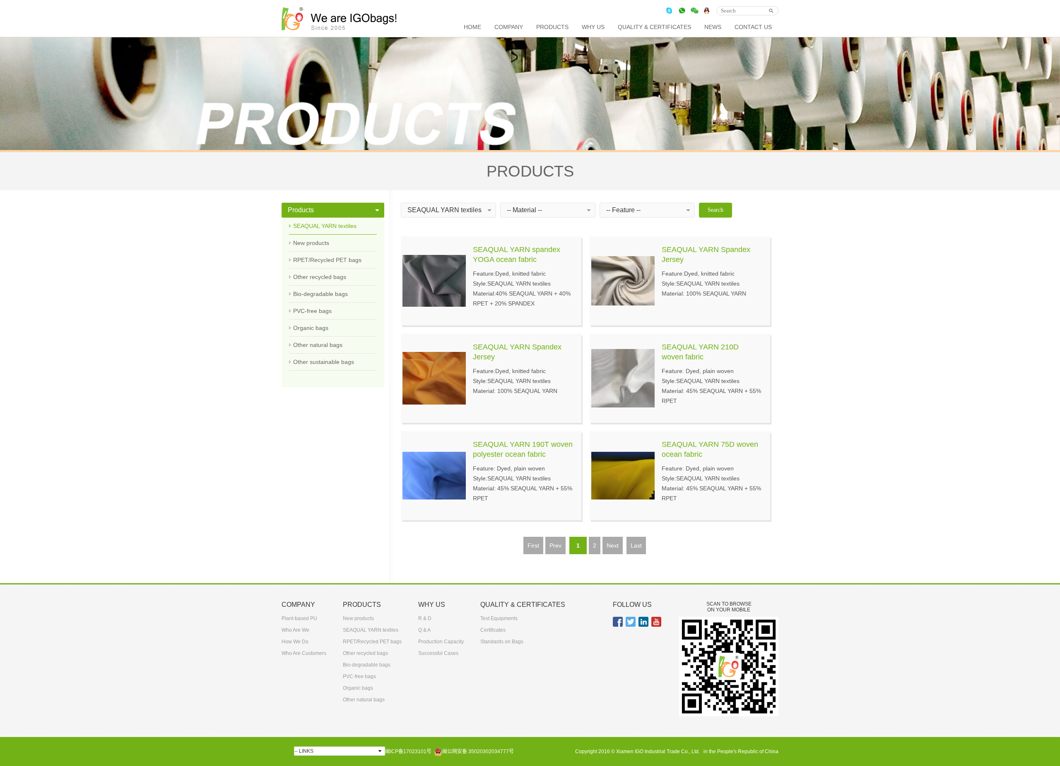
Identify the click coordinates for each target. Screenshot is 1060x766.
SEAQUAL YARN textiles (325, 226)
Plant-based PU (299, 618)
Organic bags (310, 328)
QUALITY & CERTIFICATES (654, 27)
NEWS (712, 27)
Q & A (424, 630)
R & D (424, 618)
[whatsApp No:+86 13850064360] (682, 10)
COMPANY (508, 27)
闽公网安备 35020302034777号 (478, 751)
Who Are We (295, 630)
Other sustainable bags (323, 362)
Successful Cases (438, 653)
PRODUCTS (552, 27)
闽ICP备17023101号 (408, 751)
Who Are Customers (304, 653)
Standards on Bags (501, 642)
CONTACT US (753, 27)
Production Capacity (441, 642)
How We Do (295, 642)
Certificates (493, 630)
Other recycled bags (319, 277)
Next (613, 545)
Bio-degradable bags (320, 294)
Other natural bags (317, 345)
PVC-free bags (312, 311)
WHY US (593, 27)
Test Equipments (499, 618)
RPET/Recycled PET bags (327, 260)
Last (636, 545)
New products (311, 243)
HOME (472, 27)
